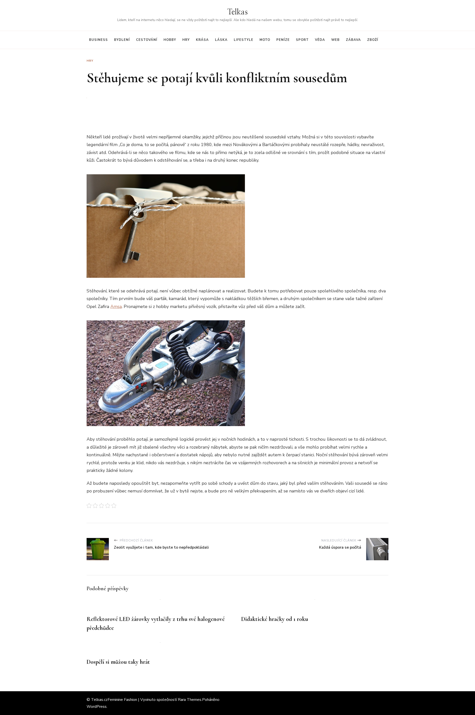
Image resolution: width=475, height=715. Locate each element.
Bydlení (122, 40)
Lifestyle (243, 40)
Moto (265, 40)
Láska (221, 40)
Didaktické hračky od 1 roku (274, 619)
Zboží (372, 40)
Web (335, 40)
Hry (186, 40)
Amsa (116, 306)
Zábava (353, 40)
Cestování (146, 40)
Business (98, 40)
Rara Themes (189, 699)
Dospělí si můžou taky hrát (118, 661)
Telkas (237, 12)
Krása (202, 40)
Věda (320, 40)
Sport (302, 40)
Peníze (283, 40)
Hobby (170, 40)
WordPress (97, 706)
